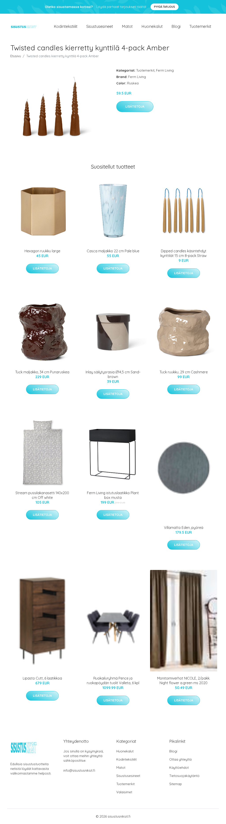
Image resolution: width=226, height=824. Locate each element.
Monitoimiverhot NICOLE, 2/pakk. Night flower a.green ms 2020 (183, 680)
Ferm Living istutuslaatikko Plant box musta (113, 495)
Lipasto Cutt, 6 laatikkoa (42, 678)
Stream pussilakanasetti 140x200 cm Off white (42, 495)
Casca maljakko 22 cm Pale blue (113, 251)
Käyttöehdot (179, 767)
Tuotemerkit (200, 26)
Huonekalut (152, 26)
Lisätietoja (134, 106)
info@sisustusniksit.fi (79, 770)
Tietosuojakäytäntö (184, 776)
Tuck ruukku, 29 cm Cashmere (184, 372)
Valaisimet (124, 792)
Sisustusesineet (99, 26)
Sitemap (175, 784)
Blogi (176, 26)
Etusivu (15, 56)
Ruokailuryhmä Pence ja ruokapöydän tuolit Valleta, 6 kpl (113, 680)
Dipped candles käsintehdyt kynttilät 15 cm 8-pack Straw (183, 253)
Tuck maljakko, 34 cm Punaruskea (42, 372)
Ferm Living (165, 70)
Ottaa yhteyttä (180, 759)
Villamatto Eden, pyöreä (183, 527)
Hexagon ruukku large (42, 251)
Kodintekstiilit (65, 26)
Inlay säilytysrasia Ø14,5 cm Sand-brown (113, 374)
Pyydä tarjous (164, 6)
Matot (127, 26)
